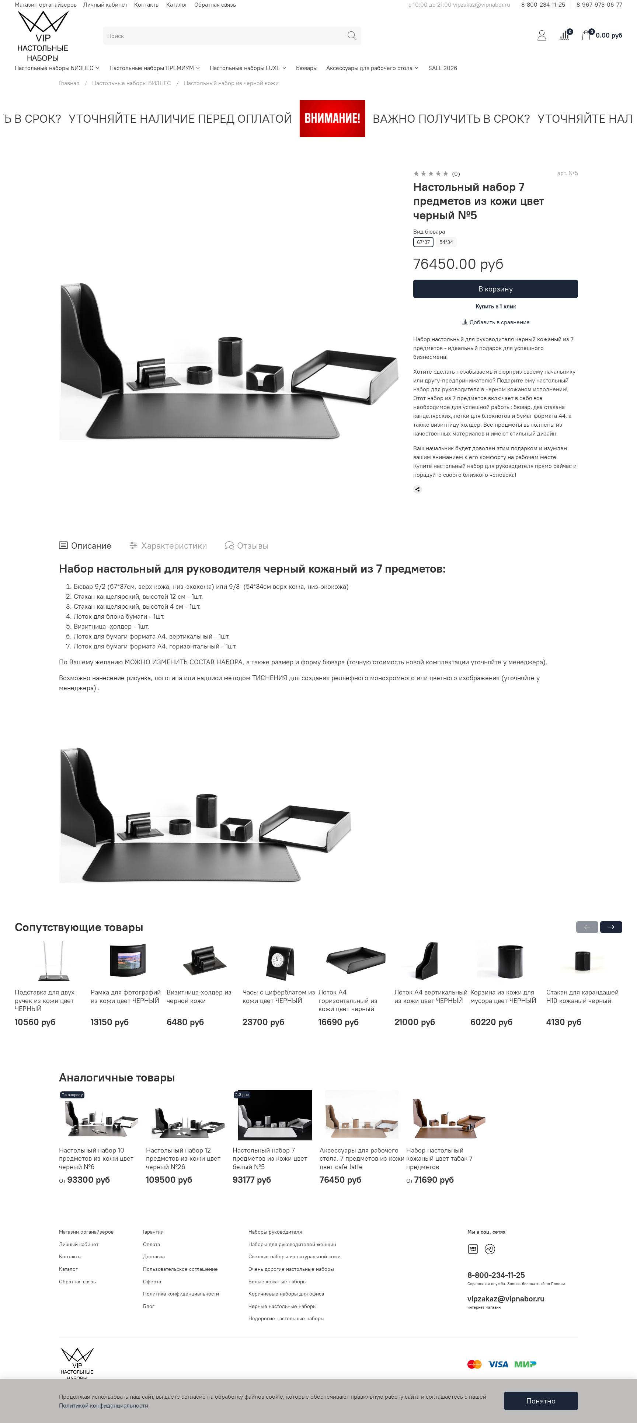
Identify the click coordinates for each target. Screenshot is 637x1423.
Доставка (154, 1256)
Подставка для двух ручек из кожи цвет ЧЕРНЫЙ (44, 1000)
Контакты (147, 4)
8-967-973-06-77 (599, 4)
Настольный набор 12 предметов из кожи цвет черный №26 (183, 1158)
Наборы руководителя (275, 1231)
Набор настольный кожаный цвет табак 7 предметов (439, 1158)
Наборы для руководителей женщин (292, 1244)
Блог (148, 1306)
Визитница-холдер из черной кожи (199, 996)
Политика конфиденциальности (181, 1293)
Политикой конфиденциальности (103, 1405)
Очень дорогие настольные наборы (291, 1269)
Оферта (152, 1281)
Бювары (306, 67)
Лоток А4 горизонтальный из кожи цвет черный (347, 1000)
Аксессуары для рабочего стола (369, 67)
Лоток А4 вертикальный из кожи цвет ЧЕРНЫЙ (430, 996)
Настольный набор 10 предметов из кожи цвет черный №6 (96, 1158)
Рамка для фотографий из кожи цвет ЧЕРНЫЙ (126, 996)
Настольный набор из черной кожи (231, 83)
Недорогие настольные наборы (286, 1318)
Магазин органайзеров (46, 4)
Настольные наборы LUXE (245, 67)
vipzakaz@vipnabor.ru (505, 1299)
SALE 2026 (442, 67)
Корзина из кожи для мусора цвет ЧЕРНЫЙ (503, 996)
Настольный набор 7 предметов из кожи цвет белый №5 (270, 1158)
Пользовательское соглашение (180, 1269)
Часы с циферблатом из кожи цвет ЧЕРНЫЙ (279, 996)
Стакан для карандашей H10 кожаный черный (582, 996)
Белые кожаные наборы (277, 1281)
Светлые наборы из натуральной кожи (294, 1256)
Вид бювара (429, 231)
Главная (69, 83)
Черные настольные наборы (282, 1306)
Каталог (177, 4)
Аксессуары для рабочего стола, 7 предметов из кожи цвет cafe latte (362, 1158)
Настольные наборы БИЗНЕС (54, 67)
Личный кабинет (105, 4)
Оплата (151, 1244)
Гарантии (153, 1231)
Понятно (541, 1400)
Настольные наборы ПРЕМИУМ (151, 67)
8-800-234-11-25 (543, 4)
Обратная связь (215, 4)
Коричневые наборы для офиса (286, 1293)
